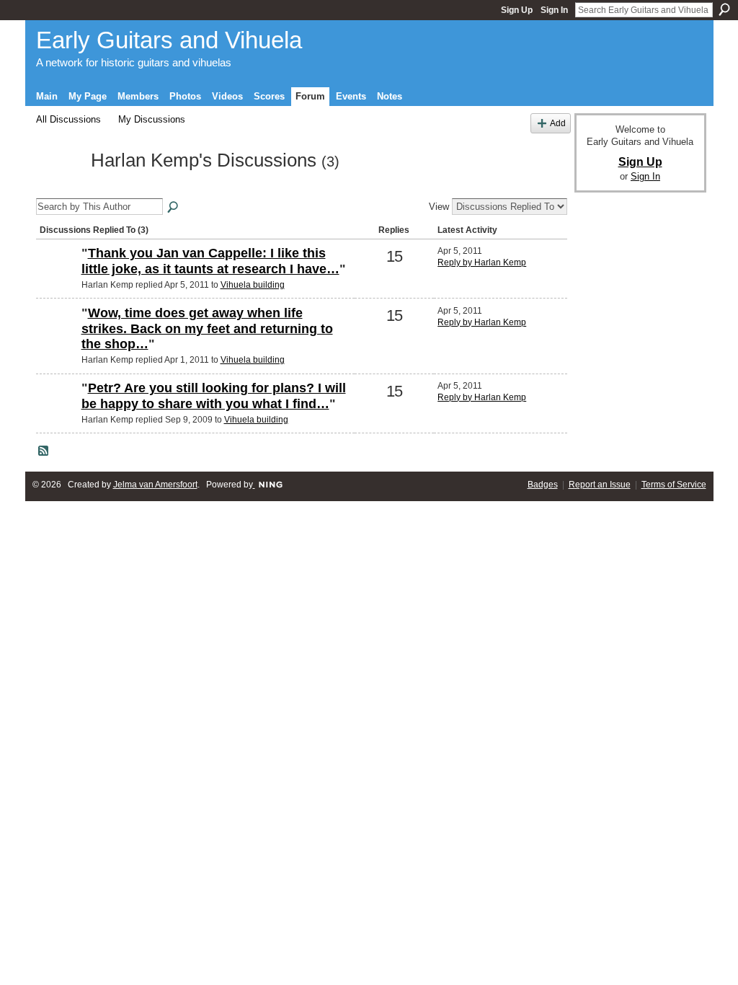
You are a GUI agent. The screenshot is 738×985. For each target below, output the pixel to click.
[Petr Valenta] (57, 278)
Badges (543, 485)
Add (558, 123)
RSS (43, 451)
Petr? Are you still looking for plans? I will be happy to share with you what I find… (213, 396)
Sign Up (517, 10)
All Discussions (68, 119)
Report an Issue (600, 485)
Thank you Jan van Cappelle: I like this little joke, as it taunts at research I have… (210, 261)
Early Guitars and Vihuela (169, 40)
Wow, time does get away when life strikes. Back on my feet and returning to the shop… (207, 328)
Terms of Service (673, 485)
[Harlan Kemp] (59, 186)
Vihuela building (253, 285)
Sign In (554, 10)
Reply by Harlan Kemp (481, 262)
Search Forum (173, 207)
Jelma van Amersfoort (155, 485)
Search (724, 9)
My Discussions (151, 119)
